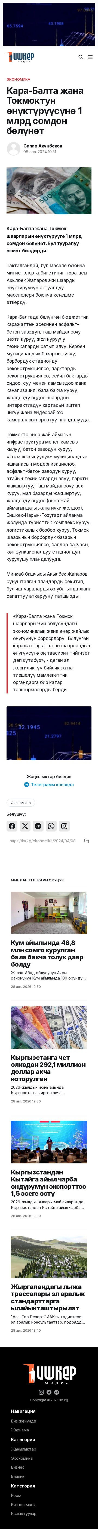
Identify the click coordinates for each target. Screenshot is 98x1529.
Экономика (18, 79)
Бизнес (18, 1467)
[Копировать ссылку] (86, 841)
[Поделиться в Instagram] (64, 826)
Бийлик (17, 1476)
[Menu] (90, 57)
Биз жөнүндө (23, 1421)
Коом (16, 1495)
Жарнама (20, 1429)
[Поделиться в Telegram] (38, 826)
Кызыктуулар (23, 1513)
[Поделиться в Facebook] (12, 826)
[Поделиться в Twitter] (25, 826)
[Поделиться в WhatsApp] (51, 826)
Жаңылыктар (23, 1449)
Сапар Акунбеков (42, 146)
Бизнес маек (23, 1504)
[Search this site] (80, 57)
